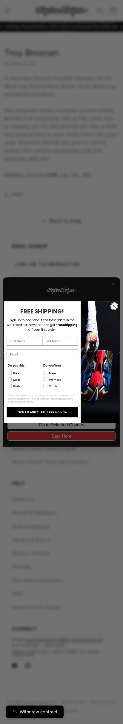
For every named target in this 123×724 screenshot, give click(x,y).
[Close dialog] (114, 306)
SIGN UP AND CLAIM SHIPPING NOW (42, 412)
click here (62, 398)
